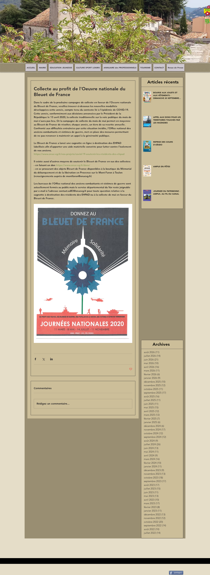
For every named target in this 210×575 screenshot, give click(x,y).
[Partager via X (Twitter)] (43, 359)
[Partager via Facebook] (35, 359)
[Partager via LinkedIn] (51, 359)
